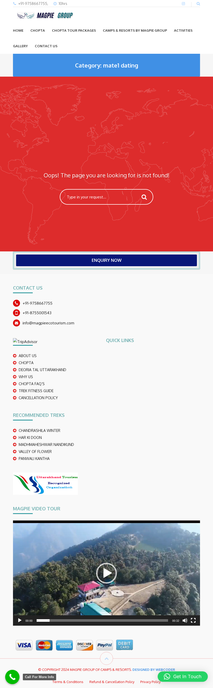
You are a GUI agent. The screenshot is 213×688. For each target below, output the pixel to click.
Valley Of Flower (35, 451)
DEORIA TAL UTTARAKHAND (42, 370)
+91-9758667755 (37, 303)
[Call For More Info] (12, 677)
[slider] (102, 620)
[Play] (19, 620)
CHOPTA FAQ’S (32, 384)
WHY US (26, 377)
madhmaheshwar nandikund (46, 444)
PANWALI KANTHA (34, 458)
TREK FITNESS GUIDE (36, 391)
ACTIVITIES (183, 30)
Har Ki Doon (30, 437)
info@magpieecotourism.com (48, 322)
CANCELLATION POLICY (38, 398)
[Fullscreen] (193, 620)
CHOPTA (37, 30)
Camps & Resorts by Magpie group (135, 30)
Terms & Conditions (67, 682)
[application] (106, 573)
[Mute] (185, 620)
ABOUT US (28, 355)
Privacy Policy (150, 682)
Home (18, 30)
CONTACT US (46, 46)
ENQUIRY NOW (107, 260)
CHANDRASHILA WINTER (39, 430)
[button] (106, 573)
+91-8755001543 (37, 312)
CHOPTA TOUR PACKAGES (74, 30)
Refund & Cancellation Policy (111, 682)
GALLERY (20, 46)
